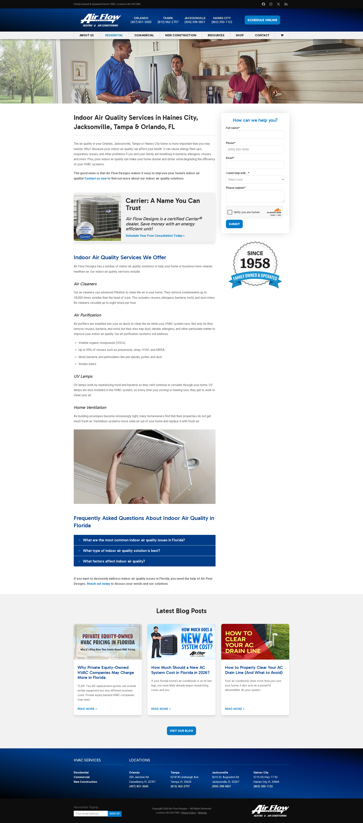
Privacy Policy (188, 812)
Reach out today (98, 584)
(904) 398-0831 (195, 22)
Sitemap (202, 812)
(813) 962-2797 (168, 22)
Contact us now (96, 178)
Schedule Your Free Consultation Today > (155, 235)
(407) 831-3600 (141, 22)
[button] (282, 35)
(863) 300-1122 (222, 22)
